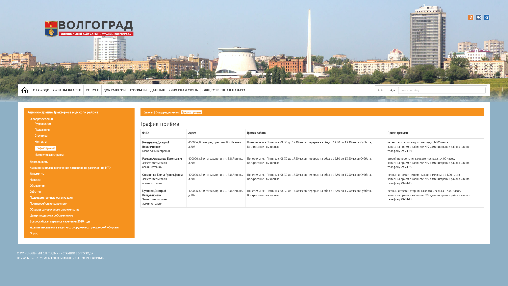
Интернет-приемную (90, 258)
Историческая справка (49, 155)
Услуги (92, 90)
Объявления (37, 185)
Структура (41, 135)
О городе (41, 90)
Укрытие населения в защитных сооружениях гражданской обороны (74, 227)
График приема (45, 148)
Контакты (41, 141)
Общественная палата (224, 90)
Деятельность (39, 162)
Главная (148, 112)
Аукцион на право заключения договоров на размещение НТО (70, 168)
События (35, 191)
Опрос (34, 233)
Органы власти (67, 90)
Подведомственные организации (51, 197)
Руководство (43, 124)
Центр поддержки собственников (51, 215)
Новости (35, 180)
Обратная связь (183, 90)
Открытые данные (147, 90)
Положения (42, 129)
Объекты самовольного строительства (54, 209)
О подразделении (41, 119)
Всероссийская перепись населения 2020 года (60, 221)
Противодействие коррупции (48, 203)
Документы (115, 90)
